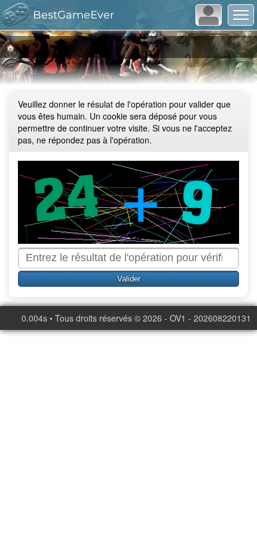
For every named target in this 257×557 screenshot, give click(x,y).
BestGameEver (73, 15)
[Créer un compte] (208, 15)
